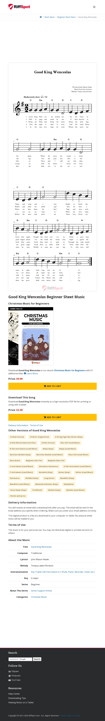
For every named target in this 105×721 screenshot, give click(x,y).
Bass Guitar (15, 460)
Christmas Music (39, 597)
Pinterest (15, 675)
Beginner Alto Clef (34, 460)
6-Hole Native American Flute (23, 443)
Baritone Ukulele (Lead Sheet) (49, 455)
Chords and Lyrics (18, 496)
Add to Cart (53, 386)
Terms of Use (36, 425)
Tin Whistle (37, 490)
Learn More (32, 373)
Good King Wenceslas (41, 546)
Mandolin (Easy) (67, 478)
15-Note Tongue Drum (39, 437)
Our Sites (76, 715)
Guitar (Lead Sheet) (84, 472)
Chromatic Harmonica (48, 466)
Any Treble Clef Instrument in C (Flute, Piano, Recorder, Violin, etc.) (63, 571)
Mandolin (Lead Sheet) (20, 484)
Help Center (14, 693)
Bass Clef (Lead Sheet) (78, 455)
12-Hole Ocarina (17, 437)
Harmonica (15, 478)
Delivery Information (18, 425)
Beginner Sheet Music (66, 17)
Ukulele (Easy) (54, 490)
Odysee (15, 671)
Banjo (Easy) (48, 449)
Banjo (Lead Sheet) (67, 449)
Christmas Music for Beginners (69, 370)
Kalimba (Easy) (31, 478)
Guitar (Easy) (64, 472)
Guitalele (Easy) (46, 472)
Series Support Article (41, 590)
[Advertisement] (52, 43)
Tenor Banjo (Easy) (18, 490)
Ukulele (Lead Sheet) (75, 490)
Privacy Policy (65, 715)
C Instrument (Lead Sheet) (21, 466)
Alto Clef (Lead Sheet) (70, 443)
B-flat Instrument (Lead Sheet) (23, 449)
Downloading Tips (17, 698)
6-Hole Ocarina (48, 443)
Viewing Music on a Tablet (21, 702)
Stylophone (69, 484)
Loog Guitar (49, 478)
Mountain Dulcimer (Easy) (46, 484)
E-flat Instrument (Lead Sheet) (77, 466)
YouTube (15, 680)
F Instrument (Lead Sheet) (21, 472)
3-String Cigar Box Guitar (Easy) (68, 437)
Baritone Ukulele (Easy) (20, 455)
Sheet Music (49, 17)
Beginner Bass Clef (56, 460)
